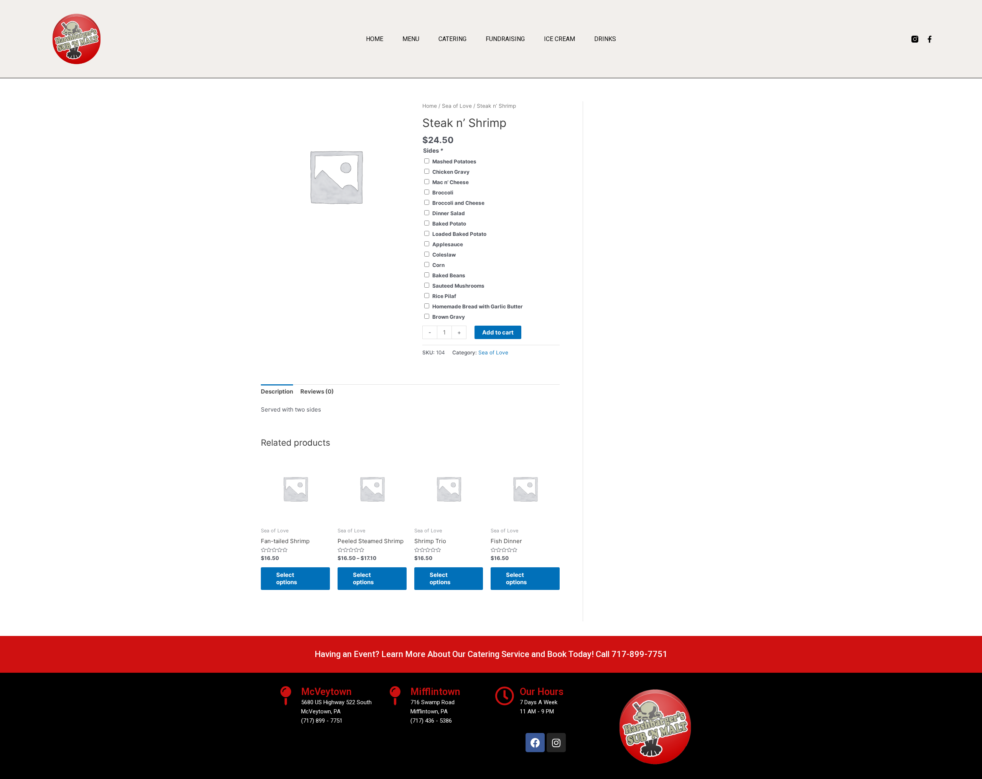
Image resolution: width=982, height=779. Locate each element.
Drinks (605, 39)
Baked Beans (448, 275)
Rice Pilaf (444, 296)
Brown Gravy (448, 317)
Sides (433, 150)
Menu (410, 39)
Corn (438, 265)
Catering (452, 39)
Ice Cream (559, 39)
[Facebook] (535, 742)
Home (374, 39)
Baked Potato (449, 224)
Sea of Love (457, 106)
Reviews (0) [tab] (317, 391)
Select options (286, 578)
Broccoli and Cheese (458, 203)
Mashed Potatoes (454, 161)
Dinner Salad (448, 213)
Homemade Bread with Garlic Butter (477, 306)
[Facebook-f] (929, 39)
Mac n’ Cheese (450, 182)
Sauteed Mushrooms (458, 286)
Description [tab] (277, 391)
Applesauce (447, 244)
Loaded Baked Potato (459, 234)
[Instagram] (556, 742)
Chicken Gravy (451, 172)
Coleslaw (444, 255)
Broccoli (442, 192)
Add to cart (498, 332)
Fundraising (505, 39)
